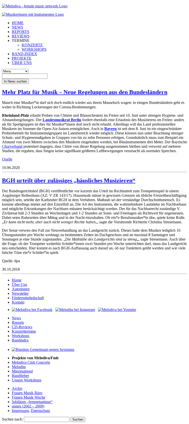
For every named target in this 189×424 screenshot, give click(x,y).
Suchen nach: (12, 419)
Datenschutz (40, 410)
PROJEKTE (22, 58)
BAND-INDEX (24, 54)
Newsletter (20, 293)
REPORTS (20, 32)
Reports (18, 322)
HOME (18, 23)
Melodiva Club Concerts (31, 362)
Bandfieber (20, 376)
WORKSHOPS (34, 49)
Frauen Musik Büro (27, 393)
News (16, 318)
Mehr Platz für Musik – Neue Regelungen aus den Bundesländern (84, 92)
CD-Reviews (22, 327)
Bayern (110, 129)
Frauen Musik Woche (28, 397)
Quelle (7, 159)
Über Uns (19, 284)
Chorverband (12, 146)
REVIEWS (21, 36)
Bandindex (20, 340)
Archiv (17, 388)
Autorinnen (21, 289)
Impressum (20, 410)
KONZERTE (32, 45)
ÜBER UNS (22, 63)
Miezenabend (22, 371)
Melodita (19, 367)
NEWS (17, 27)
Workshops (20, 336)
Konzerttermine (24, 331)
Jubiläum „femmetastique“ (32, 402)
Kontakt (18, 302)
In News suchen (15, 81)
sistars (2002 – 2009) (28, 406)
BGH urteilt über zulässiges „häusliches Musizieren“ (68, 180)
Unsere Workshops (26, 380)
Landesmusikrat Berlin (62, 120)
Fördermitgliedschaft (28, 298)
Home (16, 280)
